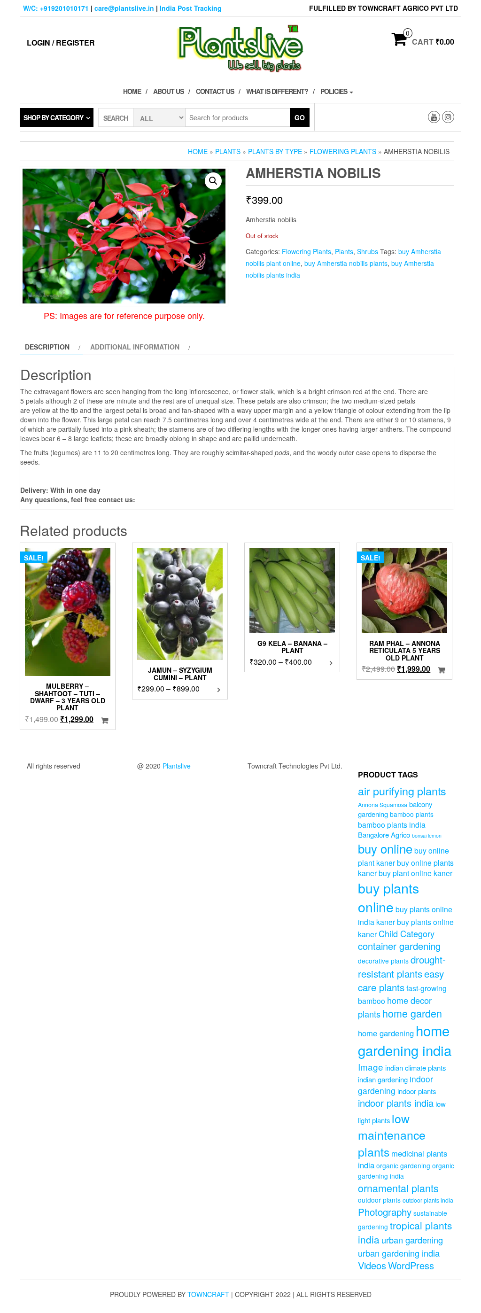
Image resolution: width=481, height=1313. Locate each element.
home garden (412, 1013)
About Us (168, 91)
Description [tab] (47, 346)
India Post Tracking (191, 8)
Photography (384, 1211)
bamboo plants (412, 814)
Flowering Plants (343, 151)
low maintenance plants (392, 1135)
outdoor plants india (428, 1200)
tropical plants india (405, 1232)
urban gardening (412, 1240)
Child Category (406, 933)
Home (132, 91)
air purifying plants (402, 791)
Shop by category (53, 117)
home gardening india (404, 1040)
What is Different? (277, 91)
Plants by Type (275, 151)
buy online (385, 848)
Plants (227, 151)
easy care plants (401, 980)
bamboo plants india (392, 824)
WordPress (411, 1265)
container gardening (399, 946)
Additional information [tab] (134, 346)
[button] (213, 180)
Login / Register (61, 42)
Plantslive (177, 765)
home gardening (386, 1033)
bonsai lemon (427, 835)
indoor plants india (396, 1103)
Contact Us (215, 91)
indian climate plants (415, 1067)
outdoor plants (379, 1199)
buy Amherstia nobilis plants (346, 263)
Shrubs (367, 251)
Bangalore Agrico (384, 834)
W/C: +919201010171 (56, 8)
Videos (372, 1265)
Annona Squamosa (382, 804)
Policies (334, 91)
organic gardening (403, 1165)
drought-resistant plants (402, 966)
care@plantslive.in (124, 8)
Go (300, 117)
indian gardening (383, 1079)
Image (370, 1066)
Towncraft (208, 1294)
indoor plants (416, 1091)
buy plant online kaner (415, 873)
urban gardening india (399, 1253)
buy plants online (388, 897)
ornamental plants (398, 1188)
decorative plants (383, 960)
